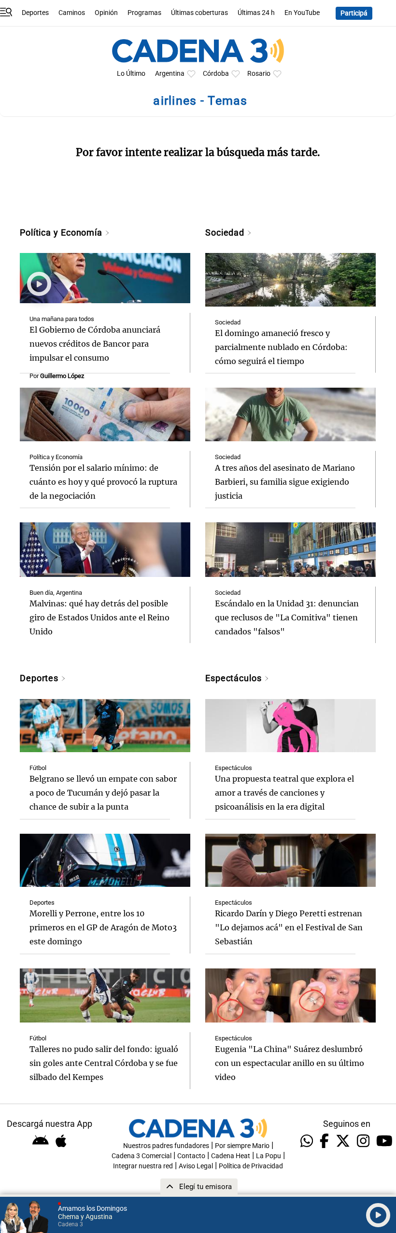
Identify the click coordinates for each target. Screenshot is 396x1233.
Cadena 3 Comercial (141, 1156)
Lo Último (131, 74)
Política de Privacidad (251, 1166)
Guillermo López (62, 375)
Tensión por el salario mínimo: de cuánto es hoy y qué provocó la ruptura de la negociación (103, 482)
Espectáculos (234, 678)
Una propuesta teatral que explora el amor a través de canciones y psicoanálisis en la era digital (284, 793)
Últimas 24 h (256, 13)
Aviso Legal (196, 1166)
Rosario (258, 74)
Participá (354, 13)
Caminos (71, 13)
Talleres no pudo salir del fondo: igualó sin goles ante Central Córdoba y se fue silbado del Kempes (103, 1063)
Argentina (169, 74)
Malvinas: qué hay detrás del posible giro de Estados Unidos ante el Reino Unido (99, 617)
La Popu (268, 1156)
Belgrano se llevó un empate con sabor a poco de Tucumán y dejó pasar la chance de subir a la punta (103, 793)
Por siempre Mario (242, 1146)
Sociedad (226, 232)
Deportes (35, 13)
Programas (144, 13)
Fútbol (37, 767)
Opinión (106, 13)
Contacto (191, 1156)
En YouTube (302, 13)
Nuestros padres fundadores (166, 1146)
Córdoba (216, 74)
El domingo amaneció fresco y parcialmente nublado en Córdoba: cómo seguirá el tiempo (281, 347)
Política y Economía (62, 232)
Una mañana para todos (61, 318)
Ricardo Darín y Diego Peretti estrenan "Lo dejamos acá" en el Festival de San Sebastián (289, 927)
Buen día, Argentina (55, 592)
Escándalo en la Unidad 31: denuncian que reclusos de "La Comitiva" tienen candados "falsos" (287, 617)
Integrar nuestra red (143, 1166)
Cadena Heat (230, 1156)
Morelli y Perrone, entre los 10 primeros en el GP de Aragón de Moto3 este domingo (103, 927)
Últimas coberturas (199, 13)
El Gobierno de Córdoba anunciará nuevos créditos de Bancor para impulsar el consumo (94, 344)
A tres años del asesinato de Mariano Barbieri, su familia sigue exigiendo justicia (285, 482)
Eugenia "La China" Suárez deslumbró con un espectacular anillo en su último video (289, 1063)
